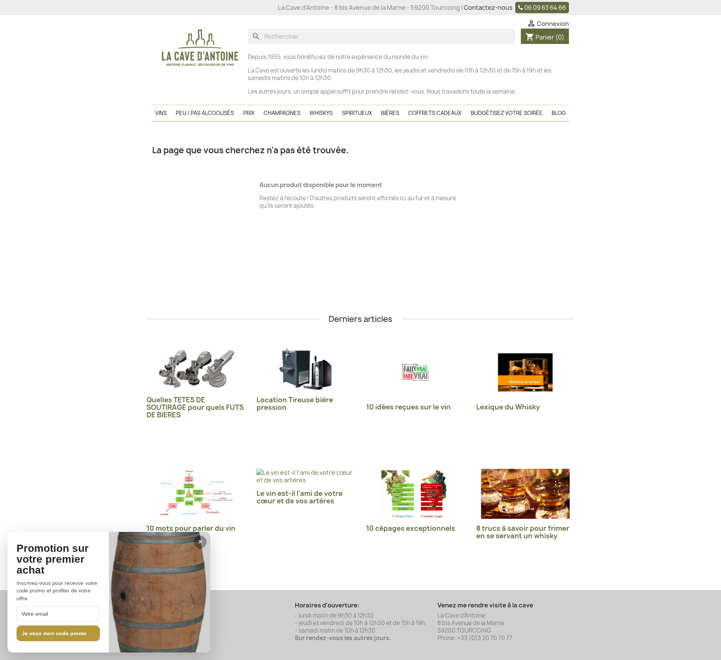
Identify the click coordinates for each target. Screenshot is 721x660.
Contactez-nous (488, 7)
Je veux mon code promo (54, 633)
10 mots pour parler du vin (190, 528)
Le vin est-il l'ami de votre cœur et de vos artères (299, 497)
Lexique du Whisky (508, 407)
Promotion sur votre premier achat (53, 559)
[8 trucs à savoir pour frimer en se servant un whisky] (525, 494)
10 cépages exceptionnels (410, 528)
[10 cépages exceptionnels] (415, 494)
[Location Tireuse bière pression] (305, 368)
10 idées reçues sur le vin (408, 407)
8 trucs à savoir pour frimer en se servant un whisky (522, 532)
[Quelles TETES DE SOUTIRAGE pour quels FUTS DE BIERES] (195, 368)
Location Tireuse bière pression (294, 403)
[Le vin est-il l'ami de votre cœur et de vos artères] (305, 476)
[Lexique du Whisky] (525, 372)
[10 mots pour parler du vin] (195, 494)
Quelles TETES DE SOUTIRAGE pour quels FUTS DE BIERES (195, 407)
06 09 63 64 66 (545, 7)
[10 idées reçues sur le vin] (415, 372)
